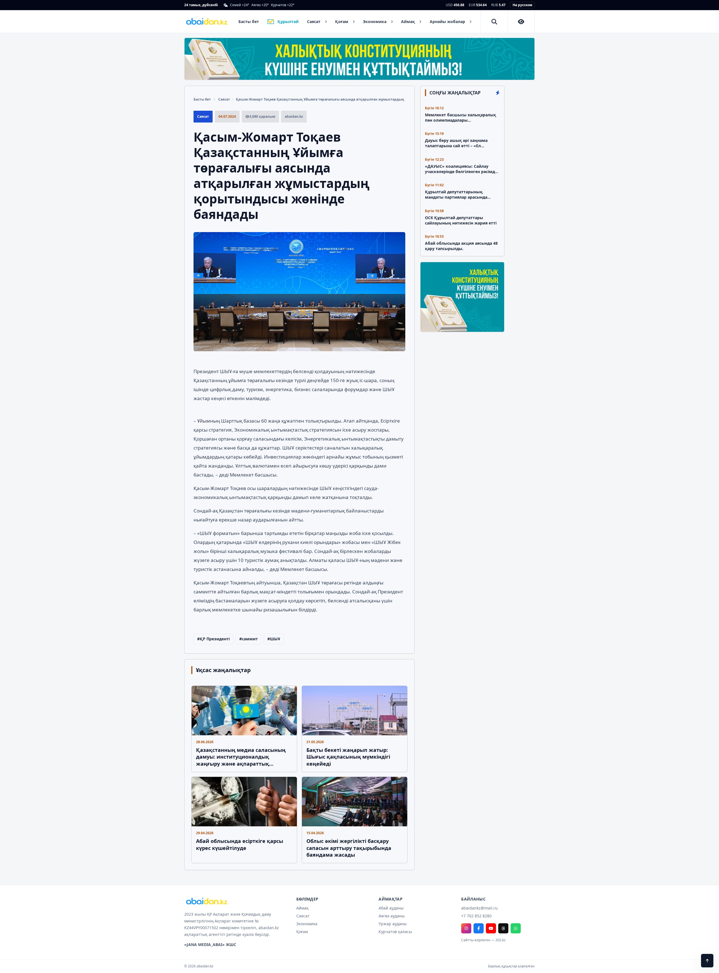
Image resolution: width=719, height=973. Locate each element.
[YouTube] (491, 928)
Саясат (224, 99)
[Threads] (503, 928)
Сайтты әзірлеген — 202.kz (483, 940)
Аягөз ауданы (392, 915)
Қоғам (302, 931)
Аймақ (302, 908)
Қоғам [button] (341, 21)
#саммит (248, 638)
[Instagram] (466, 928)
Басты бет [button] (248, 21)
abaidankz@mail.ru (479, 908)
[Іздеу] (494, 21)
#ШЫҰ (273, 638)
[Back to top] (707, 960)
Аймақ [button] (408, 21)
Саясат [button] (313, 21)
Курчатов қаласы (395, 931)
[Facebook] (479, 928)
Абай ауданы (391, 908)
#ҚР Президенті (213, 638)
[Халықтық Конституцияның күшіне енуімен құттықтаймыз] (359, 59)
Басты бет (202, 99)
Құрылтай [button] (288, 21)
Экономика (306, 923)
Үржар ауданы (393, 923)
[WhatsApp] (516, 928)
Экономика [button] (374, 21)
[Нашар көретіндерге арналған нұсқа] (521, 21)
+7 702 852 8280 (476, 915)
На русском (522, 5)
